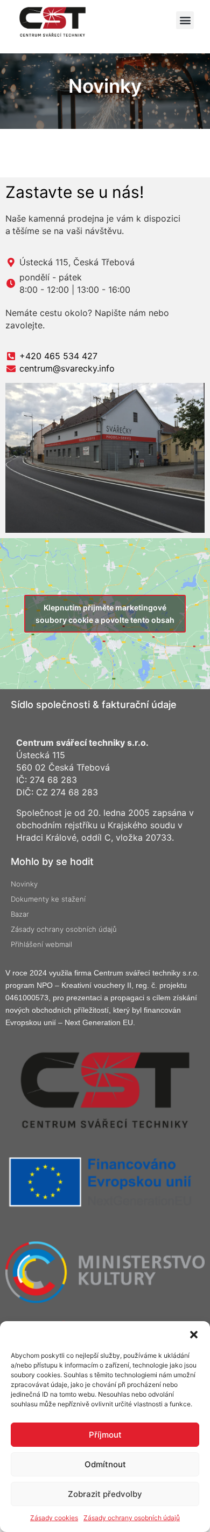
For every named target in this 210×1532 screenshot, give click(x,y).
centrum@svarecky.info (67, 368)
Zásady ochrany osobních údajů (131, 1518)
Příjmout (105, 1435)
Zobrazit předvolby (105, 1494)
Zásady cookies (54, 1518)
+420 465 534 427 (58, 356)
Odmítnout (105, 1464)
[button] (193, 1334)
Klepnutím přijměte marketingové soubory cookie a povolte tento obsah (105, 613)
